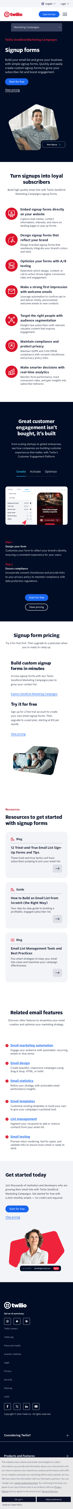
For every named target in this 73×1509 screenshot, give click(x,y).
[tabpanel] (36, 532)
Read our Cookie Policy (12, 1505)
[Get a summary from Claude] (26, 1321)
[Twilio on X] (17, 1406)
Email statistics (22, 1081)
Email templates (23, 1101)
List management (24, 1119)
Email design (20, 1063)
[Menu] (65, 14)
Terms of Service (50, 1491)
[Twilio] (13, 14)
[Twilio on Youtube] (36, 1406)
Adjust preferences (54, 1499)
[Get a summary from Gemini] (17, 1321)
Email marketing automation (32, 1045)
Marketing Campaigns (26, 27)
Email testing (20, 1136)
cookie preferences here (26, 1483)
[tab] (21, 473)
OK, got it (19, 1499)
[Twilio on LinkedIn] (26, 1406)
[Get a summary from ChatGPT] (7, 1321)
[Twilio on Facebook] (7, 1406)
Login (63, 4)
